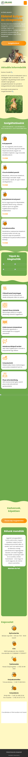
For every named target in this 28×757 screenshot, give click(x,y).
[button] (25, 3)
